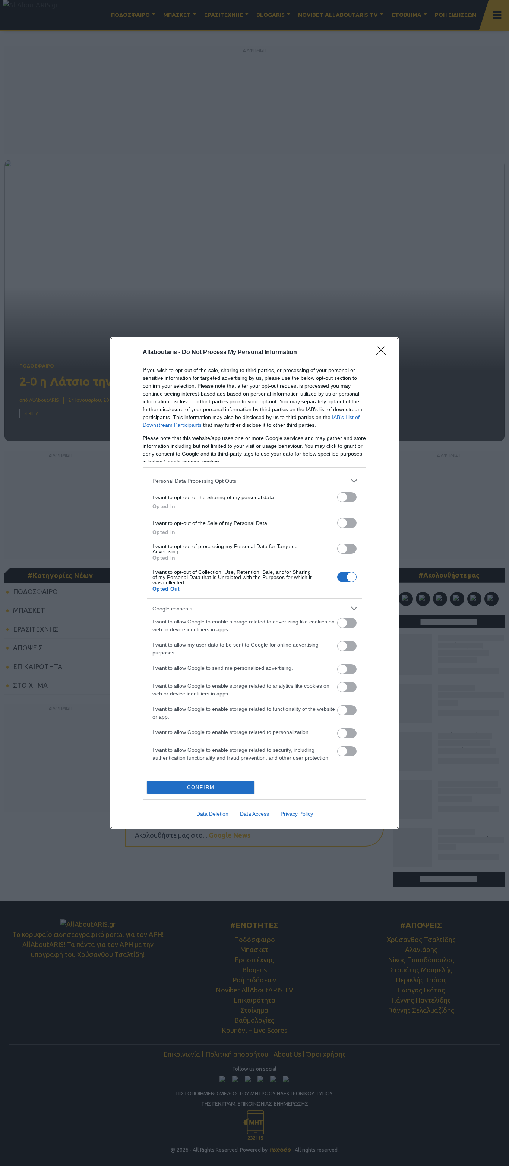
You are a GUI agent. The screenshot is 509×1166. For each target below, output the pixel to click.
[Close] (383, 353)
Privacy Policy (297, 814)
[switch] (347, 497)
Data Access (254, 814)
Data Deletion (212, 814)
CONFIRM (201, 787)
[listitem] (254, 481)
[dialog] (254, 583)
